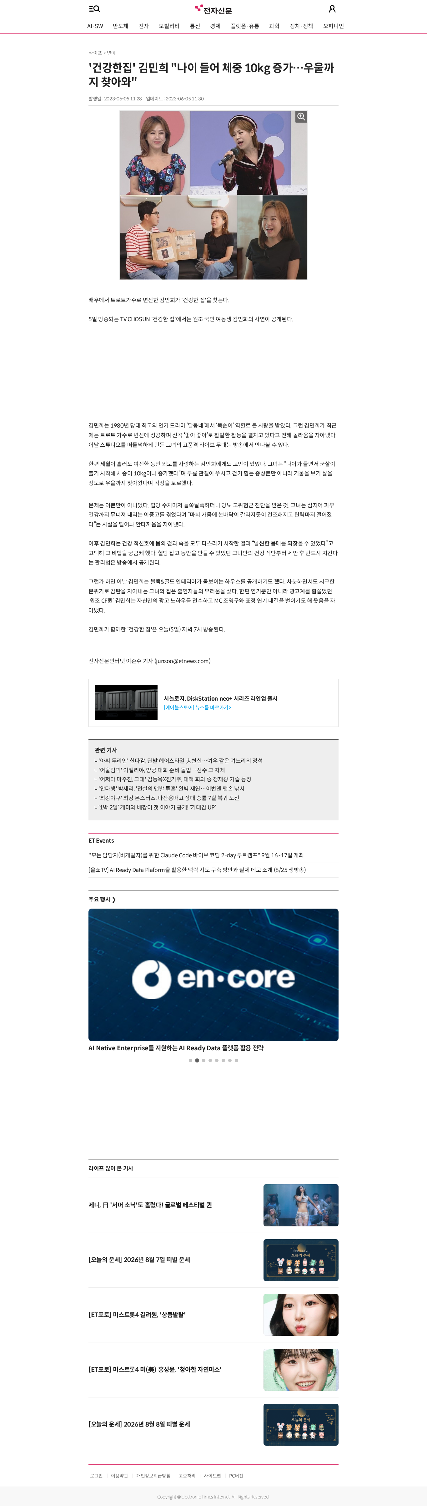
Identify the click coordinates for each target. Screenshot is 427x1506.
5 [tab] (217, 1060)
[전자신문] (213, 9)
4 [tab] (210, 1060)
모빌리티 (169, 26)
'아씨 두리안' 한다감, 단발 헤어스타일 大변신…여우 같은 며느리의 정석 (180, 761)
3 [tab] (203, 1060)
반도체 (120, 26)
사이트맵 (212, 1476)
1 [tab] (190, 1060)
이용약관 (119, 1476)
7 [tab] (230, 1060)
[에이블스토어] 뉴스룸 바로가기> (197, 707)
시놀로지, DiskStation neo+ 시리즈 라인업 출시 (221, 698)
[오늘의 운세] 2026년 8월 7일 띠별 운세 (139, 1260)
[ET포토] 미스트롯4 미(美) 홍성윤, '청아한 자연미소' (155, 1370)
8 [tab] (236, 1060)
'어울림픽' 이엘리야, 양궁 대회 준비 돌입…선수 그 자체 (161, 770)
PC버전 (236, 1476)
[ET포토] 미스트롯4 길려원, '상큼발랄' (137, 1315)
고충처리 (187, 1476)
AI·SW (95, 26)
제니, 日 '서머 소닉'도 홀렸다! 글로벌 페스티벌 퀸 (150, 1205)
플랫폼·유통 (245, 26)
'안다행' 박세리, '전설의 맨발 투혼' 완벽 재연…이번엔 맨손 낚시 (171, 788)
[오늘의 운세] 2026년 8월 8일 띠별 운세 (139, 1424)
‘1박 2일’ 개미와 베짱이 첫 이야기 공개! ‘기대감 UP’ (157, 807)
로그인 (96, 1476)
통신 (195, 26)
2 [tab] (197, 1060)
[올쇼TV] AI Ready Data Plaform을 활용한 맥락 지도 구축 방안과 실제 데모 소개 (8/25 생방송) (197, 870)
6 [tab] (223, 1060)
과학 (274, 26)
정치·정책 (301, 26)
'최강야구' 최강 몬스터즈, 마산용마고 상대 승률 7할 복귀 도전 (168, 798)
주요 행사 (102, 899)
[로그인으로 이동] (332, 9)
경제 (215, 26)
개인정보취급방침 (153, 1476)
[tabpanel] (213, 982)
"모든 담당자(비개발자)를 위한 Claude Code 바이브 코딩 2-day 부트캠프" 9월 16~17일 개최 (196, 855)
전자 (143, 26)
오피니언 (333, 26)
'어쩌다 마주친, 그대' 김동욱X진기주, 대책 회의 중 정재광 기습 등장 (175, 779)
